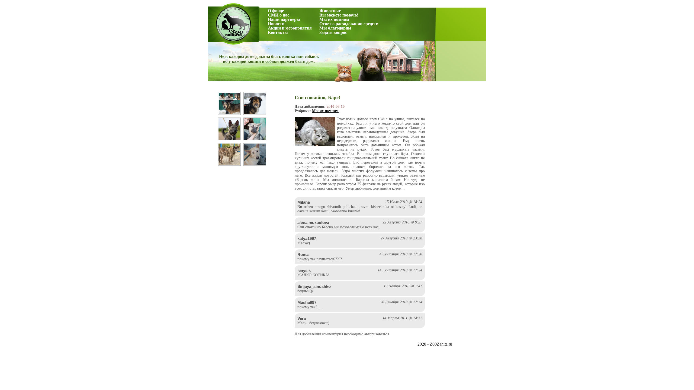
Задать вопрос (333, 32)
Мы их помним (334, 19)
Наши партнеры (284, 19)
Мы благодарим (335, 28)
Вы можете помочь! (338, 15)
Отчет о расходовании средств (348, 23)
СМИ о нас (278, 15)
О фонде (276, 10)
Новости (276, 23)
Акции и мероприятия (290, 28)
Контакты (278, 32)
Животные (330, 10)
